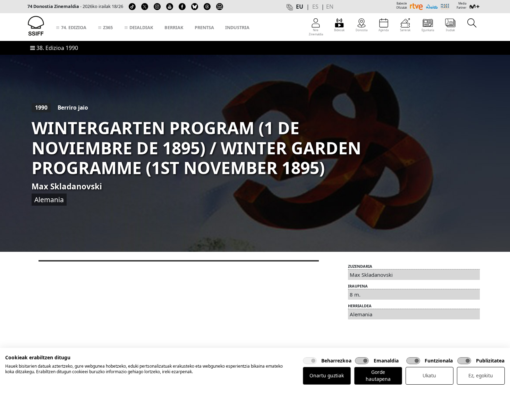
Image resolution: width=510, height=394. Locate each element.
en (329, 6)
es (315, 6)
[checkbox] (310, 360)
